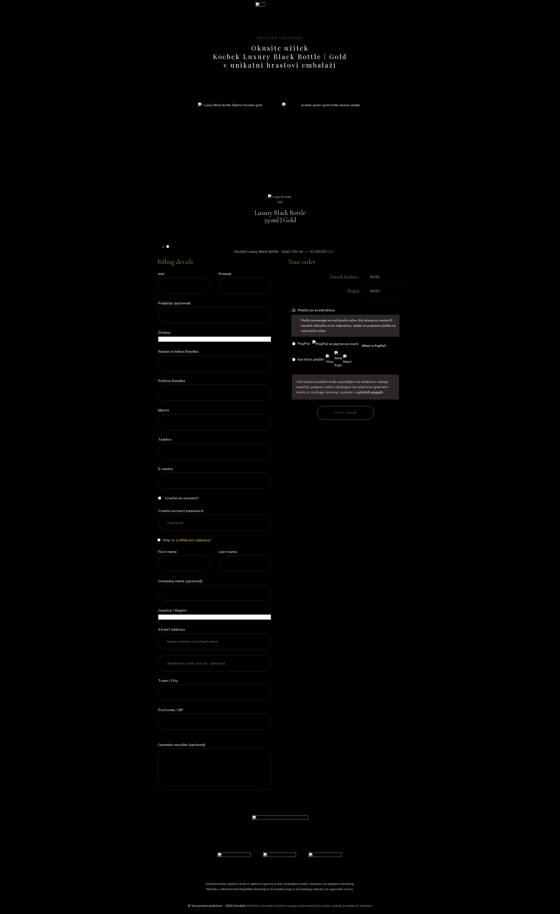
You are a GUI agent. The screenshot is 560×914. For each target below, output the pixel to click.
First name (168, 551)
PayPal (341, 344)
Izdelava (366, 906)
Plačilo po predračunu (316, 310)
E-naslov (166, 469)
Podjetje (174, 303)
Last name (229, 551)
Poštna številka (172, 381)
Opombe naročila (181, 744)
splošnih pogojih (370, 392)
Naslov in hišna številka (179, 351)
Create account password (182, 511)
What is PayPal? (374, 345)
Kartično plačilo (311, 359)
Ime (162, 274)
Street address (172, 629)
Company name (180, 581)
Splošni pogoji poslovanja (294, 906)
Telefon (166, 439)
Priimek (226, 274)
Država (165, 332)
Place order (345, 412)
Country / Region (173, 610)
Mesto (165, 410)
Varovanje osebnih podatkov (336, 906)
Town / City (169, 680)
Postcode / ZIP (172, 710)
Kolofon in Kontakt (260, 906)
